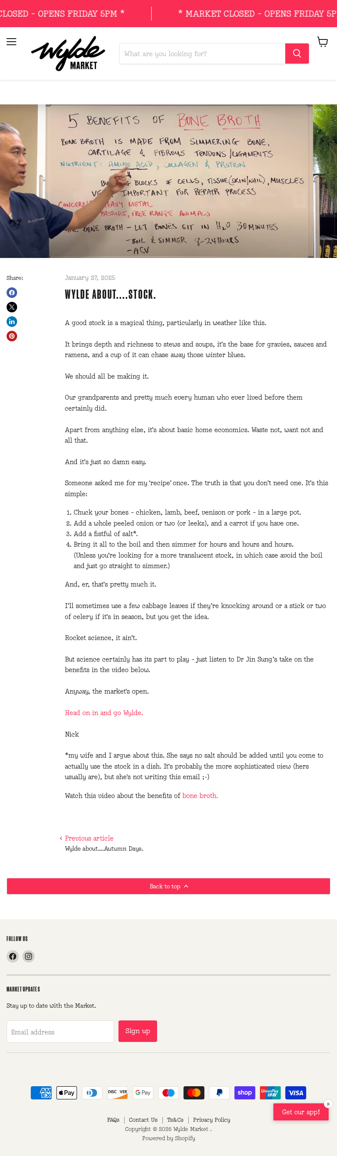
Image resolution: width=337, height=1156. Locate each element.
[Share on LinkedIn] (12, 321)
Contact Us (143, 1120)
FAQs (113, 1120)
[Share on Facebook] (12, 292)
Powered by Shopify (168, 1138)
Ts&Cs (175, 1120)
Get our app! (301, 1112)
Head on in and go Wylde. (104, 713)
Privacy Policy (211, 1120)
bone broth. (200, 795)
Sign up (137, 1031)
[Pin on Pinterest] (12, 336)
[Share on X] (12, 307)
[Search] (297, 53)
